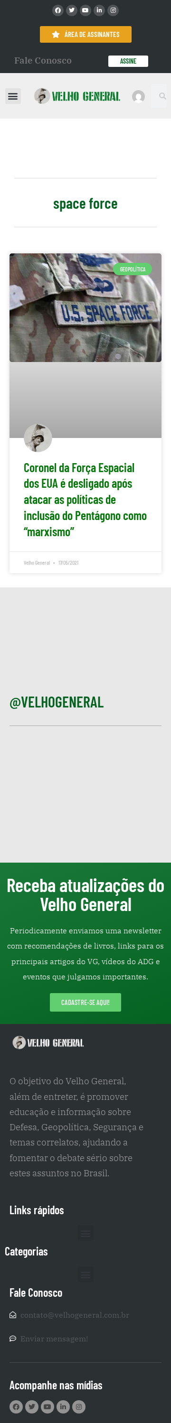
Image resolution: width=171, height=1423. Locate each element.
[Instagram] (113, 10)
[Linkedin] (99, 10)
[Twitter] (71, 10)
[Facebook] (58, 10)
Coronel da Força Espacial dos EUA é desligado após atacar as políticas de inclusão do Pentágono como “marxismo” (85, 499)
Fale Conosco (43, 60)
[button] (13, 96)
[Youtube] (85, 10)
